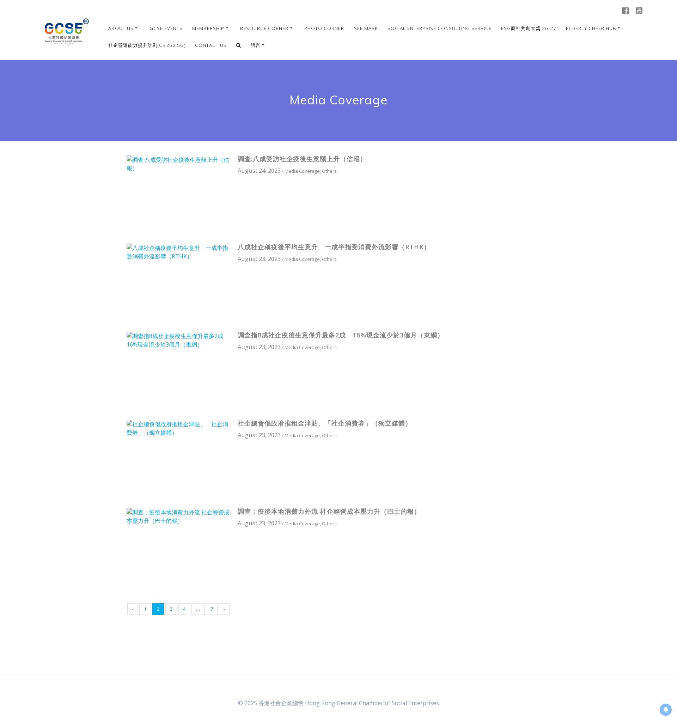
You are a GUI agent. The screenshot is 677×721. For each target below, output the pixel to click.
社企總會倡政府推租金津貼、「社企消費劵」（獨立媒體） (325, 423)
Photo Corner (324, 28)
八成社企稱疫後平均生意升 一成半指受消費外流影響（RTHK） (334, 247)
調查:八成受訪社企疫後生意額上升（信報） (302, 158)
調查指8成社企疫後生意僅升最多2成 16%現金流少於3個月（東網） (341, 335)
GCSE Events (166, 28)
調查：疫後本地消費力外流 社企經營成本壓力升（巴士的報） (329, 511)
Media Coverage (302, 171)
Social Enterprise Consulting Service (440, 28)
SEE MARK (366, 28)
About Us (121, 28)
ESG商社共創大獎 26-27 (528, 28)
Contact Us (211, 45)
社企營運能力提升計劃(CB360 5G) (146, 45)
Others (329, 171)
